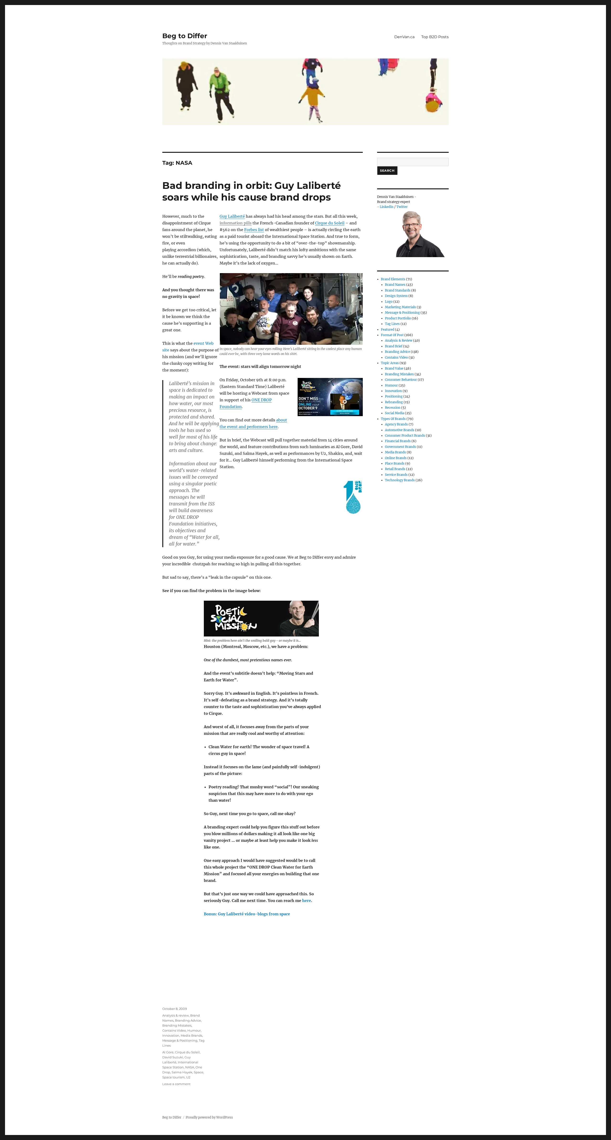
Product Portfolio (398, 318)
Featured (387, 330)
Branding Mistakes (176, 1025)
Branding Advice (188, 1020)
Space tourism (173, 1077)
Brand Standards (398, 290)
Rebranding (394, 402)
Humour (194, 1030)
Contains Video (174, 1030)
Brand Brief (393, 346)
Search (387, 170)
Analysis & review (175, 1015)
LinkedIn (387, 207)
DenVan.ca (404, 37)
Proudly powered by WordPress (209, 1117)
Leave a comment (176, 1084)
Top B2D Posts (435, 37)
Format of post (392, 335)
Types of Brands (393, 419)
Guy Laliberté (232, 216)
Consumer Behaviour (401, 380)
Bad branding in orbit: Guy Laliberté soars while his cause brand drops (251, 191)
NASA (189, 1067)
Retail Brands (395, 469)
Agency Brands (396, 424)
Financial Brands (398, 441)
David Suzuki (172, 1057)
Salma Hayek (182, 1072)
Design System (396, 296)
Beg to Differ (184, 36)
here (306, 900)
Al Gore (168, 1052)
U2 (188, 1077)
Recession (392, 408)
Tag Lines (392, 324)
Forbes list (254, 229)
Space (198, 1072)
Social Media (394, 413)
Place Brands (395, 463)
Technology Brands (400, 480)
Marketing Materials (400, 307)
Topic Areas (390, 363)
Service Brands (396, 475)
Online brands (396, 458)
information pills (236, 223)
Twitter (402, 207)
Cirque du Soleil (329, 223)
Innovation (170, 1035)
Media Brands (191, 1035)
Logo (389, 302)
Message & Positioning (179, 1040)
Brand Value (394, 368)
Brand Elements (393, 279)
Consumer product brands (405, 436)
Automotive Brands (399, 430)
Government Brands (400, 447)
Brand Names (395, 285)
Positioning (394, 396)
